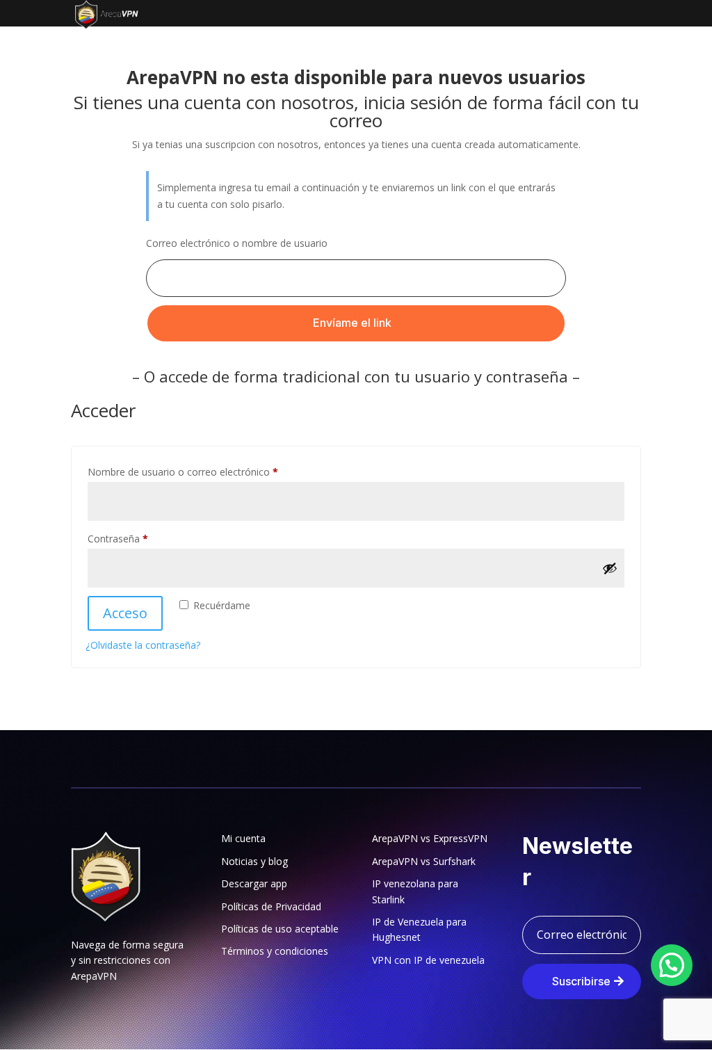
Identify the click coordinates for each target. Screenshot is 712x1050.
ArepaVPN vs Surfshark (424, 861)
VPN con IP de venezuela (428, 960)
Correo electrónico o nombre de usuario (236, 243)
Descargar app (254, 883)
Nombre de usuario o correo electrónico (207, 471)
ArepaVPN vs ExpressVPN (429, 838)
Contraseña (142, 538)
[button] (672, 965)
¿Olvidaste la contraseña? (143, 645)
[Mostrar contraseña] (609, 568)
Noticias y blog (254, 861)
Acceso (125, 613)
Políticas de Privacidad (271, 906)
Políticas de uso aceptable (280, 928)
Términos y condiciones (274, 951)
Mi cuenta (243, 838)
